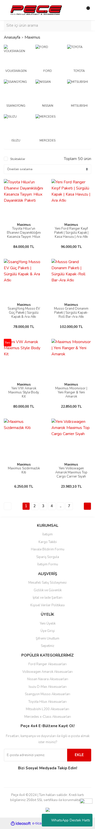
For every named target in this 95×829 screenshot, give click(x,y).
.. (60, 505)
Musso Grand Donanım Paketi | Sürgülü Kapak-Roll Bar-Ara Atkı (71, 312)
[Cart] (86, 10)
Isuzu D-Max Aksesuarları (48, 686)
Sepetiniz (47, 646)
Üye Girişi (48, 631)
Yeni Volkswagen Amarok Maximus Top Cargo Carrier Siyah (71, 472)
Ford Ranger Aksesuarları (47, 664)
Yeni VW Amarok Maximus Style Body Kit (23, 392)
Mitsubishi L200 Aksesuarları (47, 709)
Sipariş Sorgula (47, 557)
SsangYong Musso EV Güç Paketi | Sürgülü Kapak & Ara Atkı (24, 312)
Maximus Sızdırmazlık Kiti (24, 470)
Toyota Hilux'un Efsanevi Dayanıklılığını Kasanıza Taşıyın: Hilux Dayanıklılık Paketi (24, 234)
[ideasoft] (21, 823)
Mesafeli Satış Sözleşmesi (47, 582)
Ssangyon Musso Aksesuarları (47, 694)
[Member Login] (76, 10)
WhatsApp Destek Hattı (70, 820)
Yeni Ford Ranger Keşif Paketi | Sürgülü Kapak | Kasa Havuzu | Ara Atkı (71, 232)
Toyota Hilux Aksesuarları (47, 701)
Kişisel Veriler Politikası (47, 605)
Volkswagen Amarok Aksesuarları (47, 671)
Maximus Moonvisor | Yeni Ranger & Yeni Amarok (71, 392)
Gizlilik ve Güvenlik (48, 590)
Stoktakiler (17, 159)
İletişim (47, 534)
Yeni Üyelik (47, 623)
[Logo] (36, 10)
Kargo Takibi (48, 542)
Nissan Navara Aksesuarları (47, 679)
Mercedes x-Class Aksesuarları (47, 716)
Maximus (32, 37)
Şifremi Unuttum (47, 638)
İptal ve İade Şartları (47, 597)
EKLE (79, 754)
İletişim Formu (47, 564)
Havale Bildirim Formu (47, 549)
